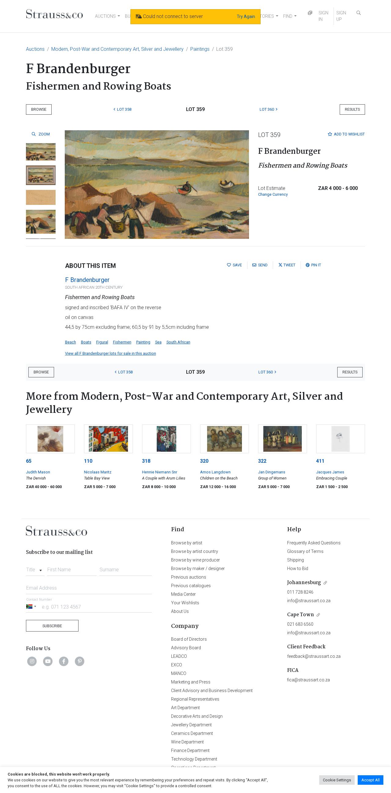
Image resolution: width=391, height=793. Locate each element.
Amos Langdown (215, 472)
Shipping (295, 560)
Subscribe (52, 626)
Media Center (183, 594)
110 (88, 461)
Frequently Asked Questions (314, 542)
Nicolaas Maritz (97, 472)
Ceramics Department (192, 733)
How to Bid (297, 568)
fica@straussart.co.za (308, 679)
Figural (102, 342)
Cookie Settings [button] (337, 780)
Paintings (200, 49)
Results (352, 109)
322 (262, 461)
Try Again (246, 16)
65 (28, 461)
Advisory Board (186, 647)
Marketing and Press (190, 682)
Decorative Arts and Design (197, 716)
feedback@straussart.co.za (314, 656)
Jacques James (330, 472)
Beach (70, 342)
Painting (143, 342)
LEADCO (179, 656)
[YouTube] (48, 661)
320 (204, 461)
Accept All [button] (370, 780)
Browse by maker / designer (198, 568)
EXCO (176, 664)
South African (178, 342)
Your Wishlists (185, 602)
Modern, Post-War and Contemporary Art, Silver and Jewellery (117, 49)
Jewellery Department (191, 724)
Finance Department (190, 750)
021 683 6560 (300, 624)
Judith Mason (38, 472)
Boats (86, 342)
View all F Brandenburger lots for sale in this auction (110, 353)
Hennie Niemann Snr (159, 472)
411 (320, 461)
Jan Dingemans (271, 472)
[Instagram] (32, 661)
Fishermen (122, 342)
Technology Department (194, 759)
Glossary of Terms (305, 551)
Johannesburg (304, 583)
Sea (158, 342)
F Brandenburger (87, 279)
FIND (287, 16)
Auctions (35, 49)
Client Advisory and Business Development (212, 690)
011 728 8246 (300, 592)
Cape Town (300, 615)
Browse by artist (186, 542)
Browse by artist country (194, 551)
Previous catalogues (191, 585)
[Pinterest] (80, 661)
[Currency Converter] (310, 13)
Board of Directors (189, 639)
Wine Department (187, 741)
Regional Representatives (195, 699)
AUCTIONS (105, 16)
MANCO (178, 673)
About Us (180, 611)
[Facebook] (64, 661)
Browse (38, 109)
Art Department (185, 707)
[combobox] (35, 568)
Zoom (44, 134)
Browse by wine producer (195, 560)
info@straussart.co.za (309, 600)
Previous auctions (188, 577)
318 (146, 461)
